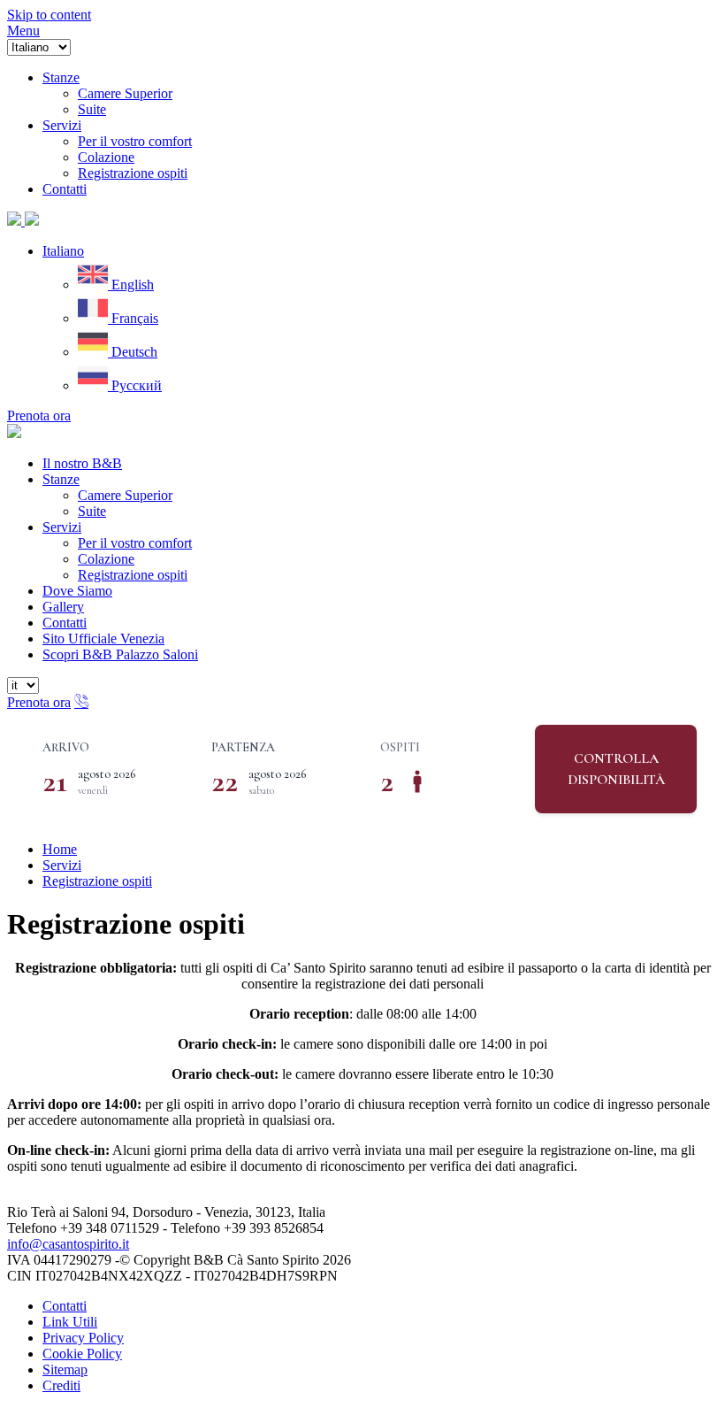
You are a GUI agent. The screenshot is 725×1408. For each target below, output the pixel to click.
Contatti (64, 622)
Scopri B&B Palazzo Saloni (120, 654)
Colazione (106, 558)
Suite (92, 511)
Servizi (61, 527)
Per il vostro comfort (135, 542)
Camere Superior (125, 495)
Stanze (61, 479)
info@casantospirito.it (68, 1243)
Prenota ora (39, 415)
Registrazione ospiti (132, 574)
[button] (63, 250)
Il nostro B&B (82, 463)
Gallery (63, 606)
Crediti (61, 1385)
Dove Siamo (77, 590)
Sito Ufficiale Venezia (103, 638)
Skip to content (49, 14)
